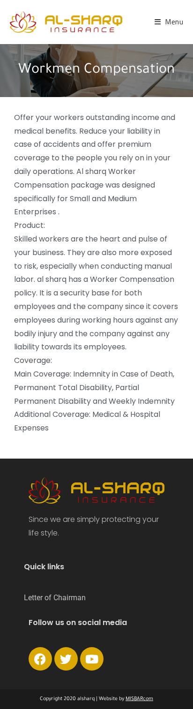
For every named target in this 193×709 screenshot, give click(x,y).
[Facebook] (40, 659)
